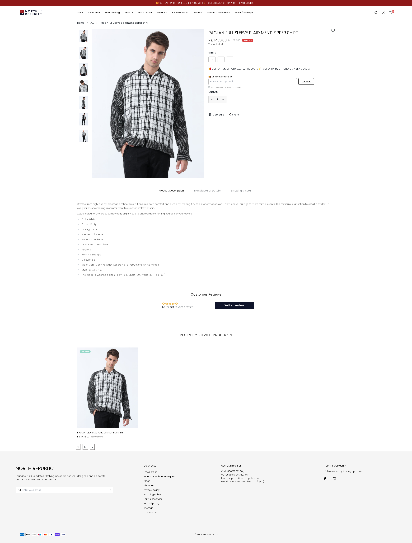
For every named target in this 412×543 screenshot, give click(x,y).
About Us (149, 485)
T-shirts (161, 12)
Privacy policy (151, 490)
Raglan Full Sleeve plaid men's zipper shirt (100, 432)
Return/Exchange (244, 12)
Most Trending (112, 12)
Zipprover (236, 87)
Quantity (213, 91)
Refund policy (151, 503)
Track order (150, 472)
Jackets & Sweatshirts (218, 12)
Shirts (128, 12)
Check (306, 81)
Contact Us (150, 512)
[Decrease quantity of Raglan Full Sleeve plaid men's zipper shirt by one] (212, 99)
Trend (80, 12)
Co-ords (197, 12)
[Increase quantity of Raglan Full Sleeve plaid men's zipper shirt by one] (223, 99)
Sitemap (148, 508)
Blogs (147, 481)
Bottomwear (178, 12)
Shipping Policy (152, 494)
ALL (92, 22)
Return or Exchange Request (160, 476)
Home (80, 22)
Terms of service (153, 499)
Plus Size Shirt (145, 12)
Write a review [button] (234, 305)
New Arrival (94, 12)
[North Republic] (31, 12)
